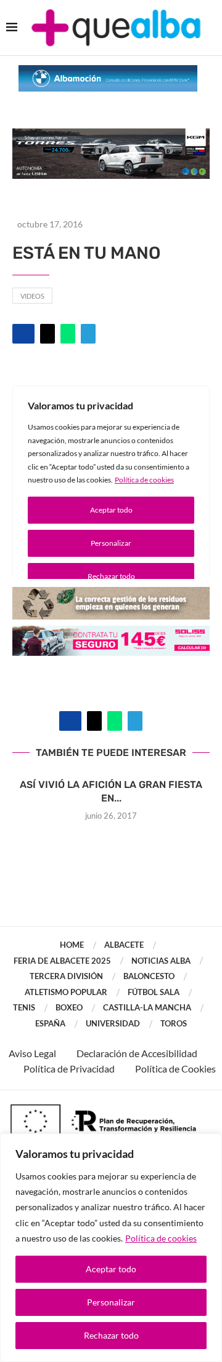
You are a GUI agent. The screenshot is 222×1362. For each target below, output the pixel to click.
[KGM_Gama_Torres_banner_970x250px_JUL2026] (111, 134)
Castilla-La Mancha (147, 1007)
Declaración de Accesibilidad (136, 1053)
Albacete (124, 945)
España (50, 1023)
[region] (111, 1247)
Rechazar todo (111, 1335)
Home (72, 945)
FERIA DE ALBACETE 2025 (62, 961)
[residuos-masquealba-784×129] (111, 595)
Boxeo (69, 1007)
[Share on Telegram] (88, 334)
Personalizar (111, 1302)
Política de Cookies (175, 1068)
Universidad (113, 1023)
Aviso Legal (32, 1053)
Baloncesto (149, 976)
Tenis (24, 1007)
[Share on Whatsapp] (67, 334)
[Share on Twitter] (47, 334)
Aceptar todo (111, 1269)
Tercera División (66, 976)
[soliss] (111, 634)
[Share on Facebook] (23, 334)
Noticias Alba (161, 961)
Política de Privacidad (69, 1068)
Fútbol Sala (153, 992)
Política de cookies (161, 1238)
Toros (173, 1023)
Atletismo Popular (66, 992)
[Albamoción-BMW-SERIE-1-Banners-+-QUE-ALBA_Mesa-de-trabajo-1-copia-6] (107, 71)
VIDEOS (32, 296)
